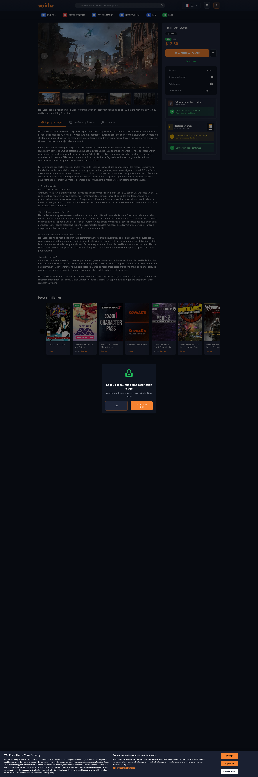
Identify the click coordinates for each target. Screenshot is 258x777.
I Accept (229, 756)
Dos (116, 405)
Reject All (229, 763)
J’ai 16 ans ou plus (141, 405)
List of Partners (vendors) (124, 768)
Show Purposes (229, 771)
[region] (129, 764)
